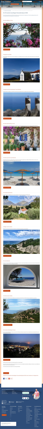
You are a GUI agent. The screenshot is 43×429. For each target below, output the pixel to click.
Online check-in (36, 421)
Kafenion (20, 10)
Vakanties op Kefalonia (7, 187)
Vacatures (38, 5)
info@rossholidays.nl (14, 393)
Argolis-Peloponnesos (13, 411)
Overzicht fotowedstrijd (7, 10)
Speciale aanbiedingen (29, 410)
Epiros (11, 416)
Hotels (19, 411)
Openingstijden (36, 426)
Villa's (27, 421)
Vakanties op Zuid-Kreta (7, 118)
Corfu (10, 415)
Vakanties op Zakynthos (7, 255)
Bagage (35, 420)
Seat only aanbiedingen (29, 415)
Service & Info (34, 5)
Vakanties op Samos (6, 290)
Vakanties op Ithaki (6, 84)
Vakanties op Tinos (6, 49)
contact (40, 1)
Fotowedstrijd (24, 10)
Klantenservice (17, 10)
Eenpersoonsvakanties (29, 411)
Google (11, 378)
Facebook (6, 378)
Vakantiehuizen (20, 410)
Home (13, 10)
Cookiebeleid (36, 415)
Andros (11, 410)
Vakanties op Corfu (6, 152)
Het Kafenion (28, 420)
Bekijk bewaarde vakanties (17, 1)
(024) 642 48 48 (14, 392)
